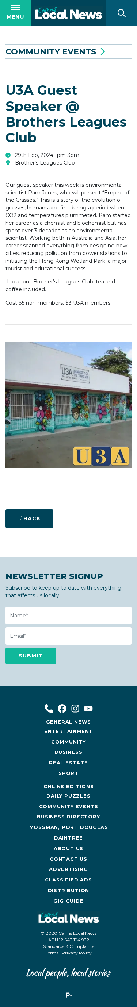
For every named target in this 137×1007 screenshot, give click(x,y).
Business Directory (68, 816)
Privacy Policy (77, 953)
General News (68, 722)
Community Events (50, 52)
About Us (68, 848)
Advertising (68, 869)
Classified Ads (68, 880)
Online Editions (68, 786)
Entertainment (68, 731)
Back (32, 518)
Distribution (69, 890)
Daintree (68, 838)
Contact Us (68, 859)
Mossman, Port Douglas (68, 827)
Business (68, 752)
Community (68, 742)
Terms (52, 953)
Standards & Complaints (68, 946)
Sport (68, 773)
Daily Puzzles (68, 796)
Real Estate (68, 762)
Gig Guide (68, 901)
